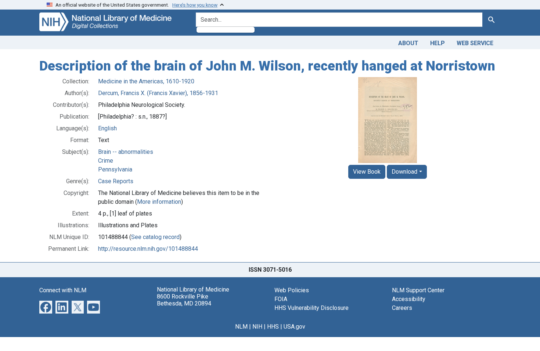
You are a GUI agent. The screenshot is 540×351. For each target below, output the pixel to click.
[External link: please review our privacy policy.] (45, 306)
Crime (105, 160)
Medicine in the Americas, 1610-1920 (146, 81)
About (408, 43)
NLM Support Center (418, 290)
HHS (273, 326)
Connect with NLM (62, 290)
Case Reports (115, 181)
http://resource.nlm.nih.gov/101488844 (148, 248)
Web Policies (291, 290)
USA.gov (294, 326)
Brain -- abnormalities (125, 151)
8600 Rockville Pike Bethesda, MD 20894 (184, 300)
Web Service (475, 43)
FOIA (280, 299)
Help (437, 43)
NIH (257, 326)
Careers (402, 307)
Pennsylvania (115, 169)
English (107, 128)
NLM (241, 326)
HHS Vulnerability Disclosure (311, 307)
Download (404, 171)
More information (159, 201)
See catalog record (155, 237)
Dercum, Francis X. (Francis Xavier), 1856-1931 (158, 93)
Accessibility (408, 299)
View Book (367, 171)
